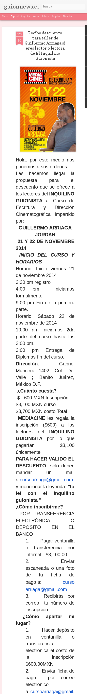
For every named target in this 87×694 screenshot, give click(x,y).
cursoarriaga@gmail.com (46, 479)
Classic (5, 16)
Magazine (25, 16)
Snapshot (56, 16)
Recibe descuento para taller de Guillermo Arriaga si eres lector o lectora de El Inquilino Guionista (45, 46)
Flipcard (15, 16)
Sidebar (45, 16)
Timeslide (67, 16)
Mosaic (36, 16)
